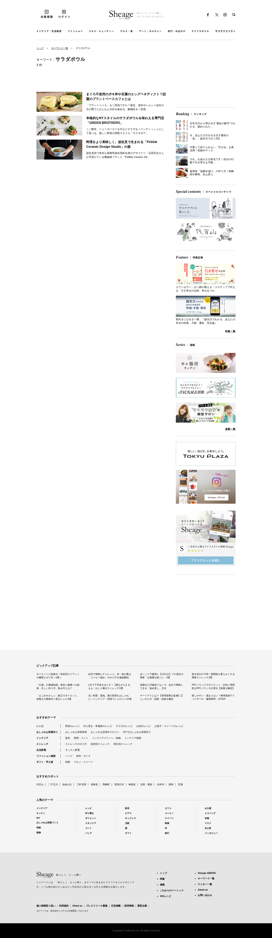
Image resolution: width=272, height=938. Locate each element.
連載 (162, 884)
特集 (162, 878)
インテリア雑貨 (132, 738)
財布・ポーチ (83, 756)
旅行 (167, 833)
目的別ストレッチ (100, 744)
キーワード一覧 (59, 48)
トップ (40, 48)
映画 (167, 823)
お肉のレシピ (143, 726)
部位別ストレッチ (123, 744)
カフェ (168, 808)
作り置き (89, 813)
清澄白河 (119, 784)
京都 (207, 818)
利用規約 (64, 905)
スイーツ (169, 818)
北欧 (127, 823)
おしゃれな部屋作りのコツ (105, 732)
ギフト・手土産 (44, 762)
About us (77, 905)
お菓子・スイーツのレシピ (169, 726)
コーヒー (169, 813)
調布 (171, 784)
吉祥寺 (160, 784)
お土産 (208, 808)
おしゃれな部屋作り (47, 732)
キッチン (40, 813)
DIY (38, 818)
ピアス (128, 813)
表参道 (94, 784)
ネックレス (130, 818)
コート (88, 828)
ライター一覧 (205, 884)
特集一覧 (230, 331)
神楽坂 (132, 784)
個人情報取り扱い (46, 905)
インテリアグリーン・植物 (106, 738)
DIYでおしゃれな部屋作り (137, 732)
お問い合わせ (205, 895)
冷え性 (208, 828)
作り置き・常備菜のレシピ (97, 726)
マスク (208, 823)
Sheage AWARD (207, 873)
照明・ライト (81, 738)
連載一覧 (230, 429)
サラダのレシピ (124, 726)
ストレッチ (42, 744)
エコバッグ (210, 813)
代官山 (40, 784)
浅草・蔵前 (146, 784)
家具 (67, 738)
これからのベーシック (172, 890)
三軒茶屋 (81, 784)
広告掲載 (116, 905)
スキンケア (90, 823)
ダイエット (90, 818)
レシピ (40, 726)
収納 (38, 827)
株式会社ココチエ (58, 911)
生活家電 (41, 750)
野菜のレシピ (72, 726)
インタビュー (211, 833)
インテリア (42, 738)
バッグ (68, 756)
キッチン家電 (72, 750)
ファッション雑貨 (46, 756)
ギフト (128, 833)
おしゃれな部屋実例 (76, 732)
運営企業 (142, 905)
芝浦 (180, 784)
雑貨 (67, 762)
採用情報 (129, 905)
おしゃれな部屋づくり (47, 822)
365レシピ (165, 896)
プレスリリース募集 (97, 905)
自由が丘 (67, 784)
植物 (38, 832)
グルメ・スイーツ (83, 762)
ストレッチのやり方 (76, 744)
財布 (127, 808)
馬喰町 (106, 784)
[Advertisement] (206, 76)
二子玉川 (53, 784)
